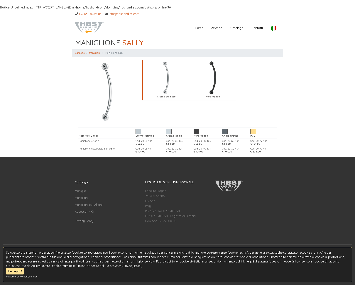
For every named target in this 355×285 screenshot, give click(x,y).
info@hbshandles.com (124, 14)
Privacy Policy (133, 266)
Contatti (257, 28)
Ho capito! (15, 271)
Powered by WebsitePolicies (22, 276)
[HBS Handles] (89, 26)
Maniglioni (94, 52)
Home (199, 28)
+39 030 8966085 (90, 14)
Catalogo (236, 28)
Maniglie (80, 191)
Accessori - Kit (84, 211)
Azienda (216, 28)
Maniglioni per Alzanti (89, 205)
